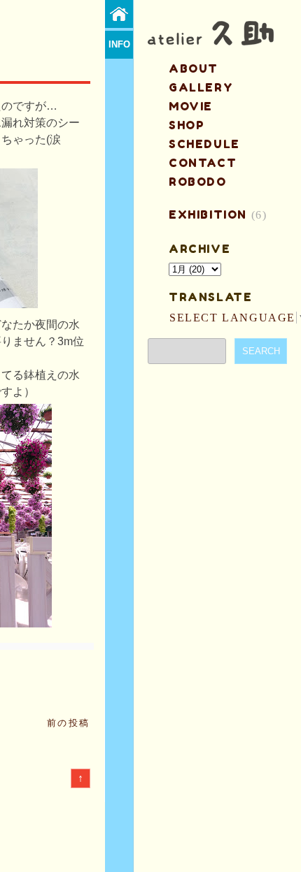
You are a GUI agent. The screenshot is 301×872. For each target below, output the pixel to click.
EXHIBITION (208, 214)
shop (186, 125)
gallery (201, 87)
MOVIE (191, 106)
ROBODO (198, 182)
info (119, 44)
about (193, 68)
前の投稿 (68, 723)
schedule (204, 144)
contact (203, 163)
